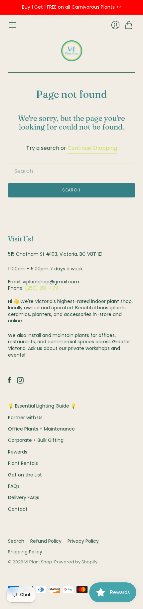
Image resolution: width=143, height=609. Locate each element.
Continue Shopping (92, 148)
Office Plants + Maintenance (41, 429)
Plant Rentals (23, 463)
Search (16, 541)
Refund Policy (46, 541)
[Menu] (12, 25)
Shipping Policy (25, 551)
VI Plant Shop (38, 562)
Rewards (17, 452)
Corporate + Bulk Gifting (36, 440)
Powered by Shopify (75, 562)
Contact (18, 509)
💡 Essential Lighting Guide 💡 (42, 406)
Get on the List (25, 474)
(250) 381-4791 (42, 288)
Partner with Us (25, 417)
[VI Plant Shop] (71, 51)
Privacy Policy (83, 541)
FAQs (14, 486)
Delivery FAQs (23, 497)
